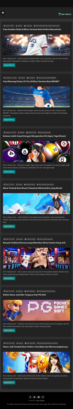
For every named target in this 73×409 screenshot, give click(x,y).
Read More (9, 65)
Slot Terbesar (31, 291)
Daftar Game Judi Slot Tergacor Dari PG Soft (24, 295)
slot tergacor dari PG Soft (47, 291)
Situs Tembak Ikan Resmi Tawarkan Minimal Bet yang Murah (32, 188)
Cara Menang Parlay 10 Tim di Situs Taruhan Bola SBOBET (31, 81)
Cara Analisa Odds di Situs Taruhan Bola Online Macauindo (32, 29)
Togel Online (32, 132)
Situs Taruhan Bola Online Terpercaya (47, 26)
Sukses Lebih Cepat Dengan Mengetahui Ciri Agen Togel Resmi (34, 136)
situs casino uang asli (45, 239)
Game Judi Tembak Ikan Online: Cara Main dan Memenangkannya (35, 347)
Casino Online (30, 184)
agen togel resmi (45, 132)
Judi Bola (29, 26)
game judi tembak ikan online (48, 343)
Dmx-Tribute (40, 400)
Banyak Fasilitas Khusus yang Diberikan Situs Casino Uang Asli (34, 243)
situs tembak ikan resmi (46, 184)
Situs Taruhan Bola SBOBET (47, 78)
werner (20, 26)
